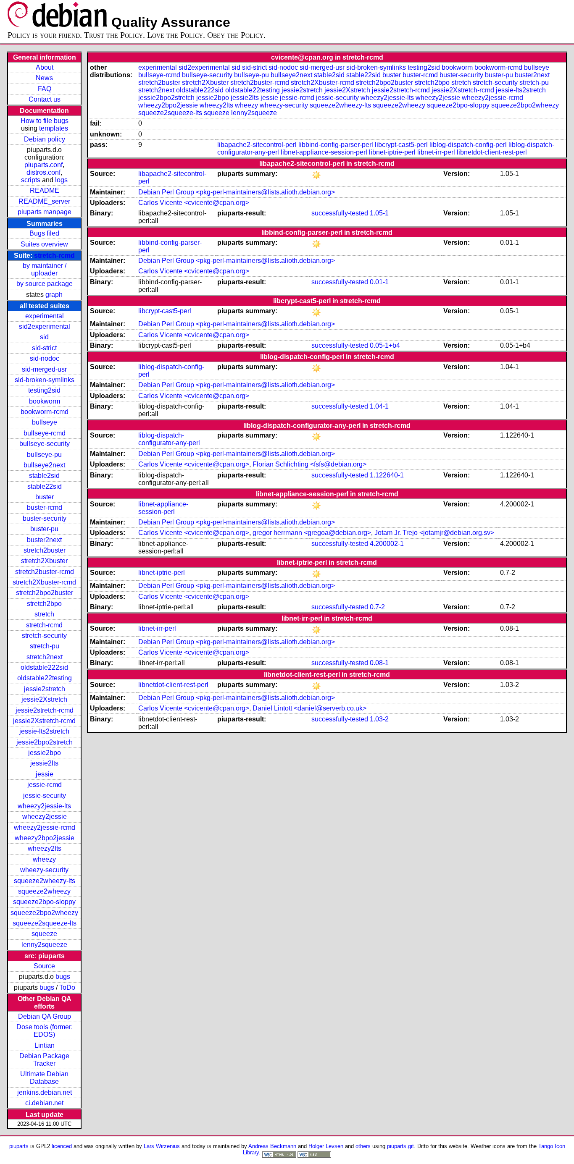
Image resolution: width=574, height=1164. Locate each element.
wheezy (44, 859)
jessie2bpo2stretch (44, 742)
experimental (44, 316)
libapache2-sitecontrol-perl (257, 144)
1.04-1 (379, 406)
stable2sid (44, 475)
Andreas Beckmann (272, 1146)
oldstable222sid (44, 667)
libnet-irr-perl (436, 152)
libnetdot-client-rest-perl (492, 152)
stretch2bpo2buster (44, 592)
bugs (62, 976)
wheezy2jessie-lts (44, 806)
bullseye (44, 422)
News (44, 77)
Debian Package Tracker (44, 1059)
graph (54, 294)
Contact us (45, 99)
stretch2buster (45, 550)
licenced (62, 1146)
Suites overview (44, 244)
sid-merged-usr (44, 369)
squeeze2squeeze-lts (44, 923)
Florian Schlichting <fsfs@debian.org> (309, 464)
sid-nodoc (44, 358)
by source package (44, 283)
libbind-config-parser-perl (335, 144)
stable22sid (44, 486)
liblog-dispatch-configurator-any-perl (169, 439)
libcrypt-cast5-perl (401, 144)
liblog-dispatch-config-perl (468, 144)
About (44, 67)
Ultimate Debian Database (44, 1077)
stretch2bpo (44, 603)
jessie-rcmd (44, 784)
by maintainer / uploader (44, 269)
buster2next (44, 539)
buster (44, 497)
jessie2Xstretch (44, 699)
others (363, 1146)
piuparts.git (400, 1146)
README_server (44, 201)
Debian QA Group (44, 1016)
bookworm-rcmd (44, 411)
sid (44, 337)
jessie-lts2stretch (44, 731)
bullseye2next (44, 465)
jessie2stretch (44, 688)
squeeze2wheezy (44, 891)
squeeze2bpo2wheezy (44, 912)
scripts (30, 180)
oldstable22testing (44, 678)
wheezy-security (44, 869)
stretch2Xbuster (44, 560)
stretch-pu (44, 646)
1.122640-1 (387, 475)
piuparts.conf (43, 164)
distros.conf (43, 172)
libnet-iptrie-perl (392, 152)
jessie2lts (44, 763)
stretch (44, 614)
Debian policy (44, 139)
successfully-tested (339, 213)
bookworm (44, 401)
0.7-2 (377, 607)
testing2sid (44, 390)
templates (53, 128)
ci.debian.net (44, 1102)
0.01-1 (379, 282)
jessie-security (44, 795)
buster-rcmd (44, 507)
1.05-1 (379, 213)
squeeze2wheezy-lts (44, 880)
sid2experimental (44, 326)
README (44, 190)
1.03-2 (379, 719)
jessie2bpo (44, 752)
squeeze (44, 933)
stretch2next (44, 657)
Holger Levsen (325, 1146)
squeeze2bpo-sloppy (44, 901)
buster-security (44, 518)
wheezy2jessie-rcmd (44, 827)
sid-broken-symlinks (44, 379)
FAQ (44, 88)
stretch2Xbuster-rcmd (44, 582)
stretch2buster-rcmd (44, 571)
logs (61, 180)
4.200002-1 (387, 543)
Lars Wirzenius (162, 1146)
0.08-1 (379, 662)
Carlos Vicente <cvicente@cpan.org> (193, 202)
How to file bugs (44, 120)
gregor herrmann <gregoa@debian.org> (312, 532)
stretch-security (44, 635)
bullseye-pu (44, 454)
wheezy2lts (44, 848)
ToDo (67, 987)
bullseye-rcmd (45, 433)
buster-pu (44, 528)
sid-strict (44, 347)
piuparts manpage (44, 211)
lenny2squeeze (44, 944)
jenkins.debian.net (44, 1092)
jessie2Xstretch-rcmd (44, 720)
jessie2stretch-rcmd (45, 710)
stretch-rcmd (54, 255)
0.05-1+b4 (385, 345)
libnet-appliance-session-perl (324, 152)
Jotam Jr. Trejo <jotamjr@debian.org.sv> (434, 532)
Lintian (44, 1045)
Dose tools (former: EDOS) (44, 1030)
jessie (44, 774)
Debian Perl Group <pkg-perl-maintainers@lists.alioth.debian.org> (236, 192)
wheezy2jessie (44, 816)
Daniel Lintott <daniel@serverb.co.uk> (309, 708)
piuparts (19, 1146)
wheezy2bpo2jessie (44, 838)
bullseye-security (44, 443)
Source (44, 966)
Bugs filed (44, 233)
